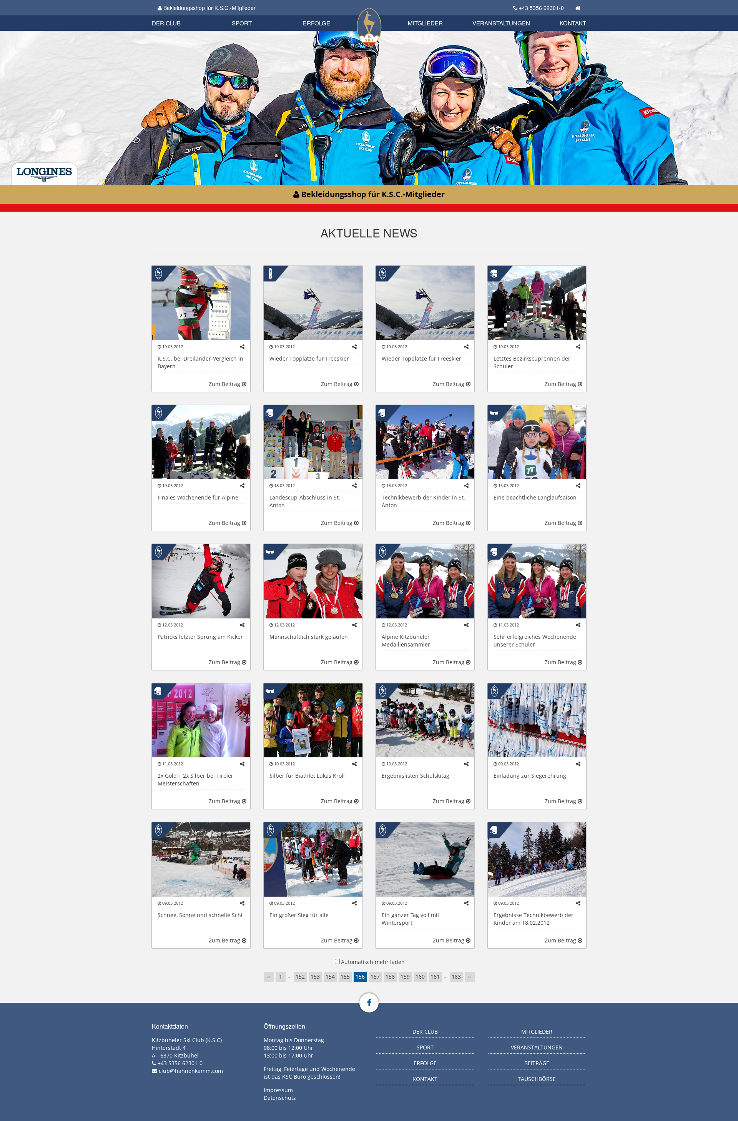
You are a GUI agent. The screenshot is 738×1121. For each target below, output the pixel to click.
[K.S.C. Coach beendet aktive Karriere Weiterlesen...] (201, 580)
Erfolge (316, 23)
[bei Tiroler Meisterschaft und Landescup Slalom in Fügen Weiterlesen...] (537, 580)
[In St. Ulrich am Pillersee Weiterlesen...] (313, 580)
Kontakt (573, 23)
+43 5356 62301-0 (541, 8)
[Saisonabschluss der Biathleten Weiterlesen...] (201, 302)
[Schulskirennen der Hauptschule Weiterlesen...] (201, 858)
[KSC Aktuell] (158, 273)
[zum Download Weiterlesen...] (425, 719)
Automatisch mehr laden (373, 962)
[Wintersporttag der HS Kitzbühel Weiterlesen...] (425, 858)
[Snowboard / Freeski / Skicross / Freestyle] (270, 273)
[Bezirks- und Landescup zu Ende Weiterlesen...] (201, 441)
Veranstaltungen (501, 23)
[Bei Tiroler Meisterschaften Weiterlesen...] (425, 580)
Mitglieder (425, 23)
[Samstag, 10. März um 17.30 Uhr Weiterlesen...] (537, 719)
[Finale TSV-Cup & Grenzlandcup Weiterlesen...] (537, 441)
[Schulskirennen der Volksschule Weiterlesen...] (313, 858)
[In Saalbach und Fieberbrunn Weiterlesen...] (313, 302)
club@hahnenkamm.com (191, 1070)
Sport (242, 23)
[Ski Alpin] (494, 273)
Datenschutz (280, 1097)
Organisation (174, 15)
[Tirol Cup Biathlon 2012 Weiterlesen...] (313, 719)
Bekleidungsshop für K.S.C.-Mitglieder (209, 8)
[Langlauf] (494, 412)
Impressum (278, 1090)
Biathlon (179, 14)
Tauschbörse (537, 1079)
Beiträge (536, 1063)
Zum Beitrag (225, 384)
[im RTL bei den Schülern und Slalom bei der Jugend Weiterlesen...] (201, 719)
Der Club (166, 23)
